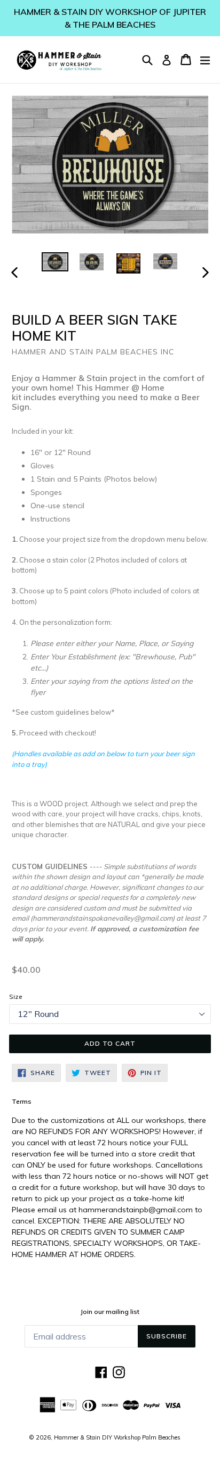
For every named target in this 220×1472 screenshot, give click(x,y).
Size (15, 996)
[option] (54, 262)
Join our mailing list (110, 1312)
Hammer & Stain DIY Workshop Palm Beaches (117, 1437)
